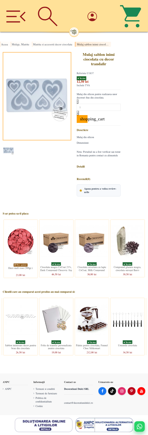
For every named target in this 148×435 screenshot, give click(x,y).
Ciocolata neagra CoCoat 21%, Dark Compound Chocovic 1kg (56, 268)
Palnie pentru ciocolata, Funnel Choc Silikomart (92, 347)
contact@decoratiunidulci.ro (78, 402)
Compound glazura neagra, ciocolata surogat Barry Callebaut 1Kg (127, 270)
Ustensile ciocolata (127, 345)
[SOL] (44, 425)
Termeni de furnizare (46, 393)
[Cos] (132, 16)
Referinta (81, 73)
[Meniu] (16, 16)
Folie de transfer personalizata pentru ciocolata (56, 347)
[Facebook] (102, 391)
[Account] (100, 16)
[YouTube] (141, 391)
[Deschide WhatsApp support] (139, 426)
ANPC (8, 389)
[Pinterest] (132, 391)
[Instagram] (122, 391)
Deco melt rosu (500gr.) (20, 267)
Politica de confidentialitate (44, 399)
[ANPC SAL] (104, 425)
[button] (99, 190)
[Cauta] (48, 16)
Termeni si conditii (45, 389)
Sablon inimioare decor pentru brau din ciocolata (20, 347)
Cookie (39, 406)
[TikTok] (112, 391)
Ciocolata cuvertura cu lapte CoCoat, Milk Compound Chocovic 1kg (92, 270)
